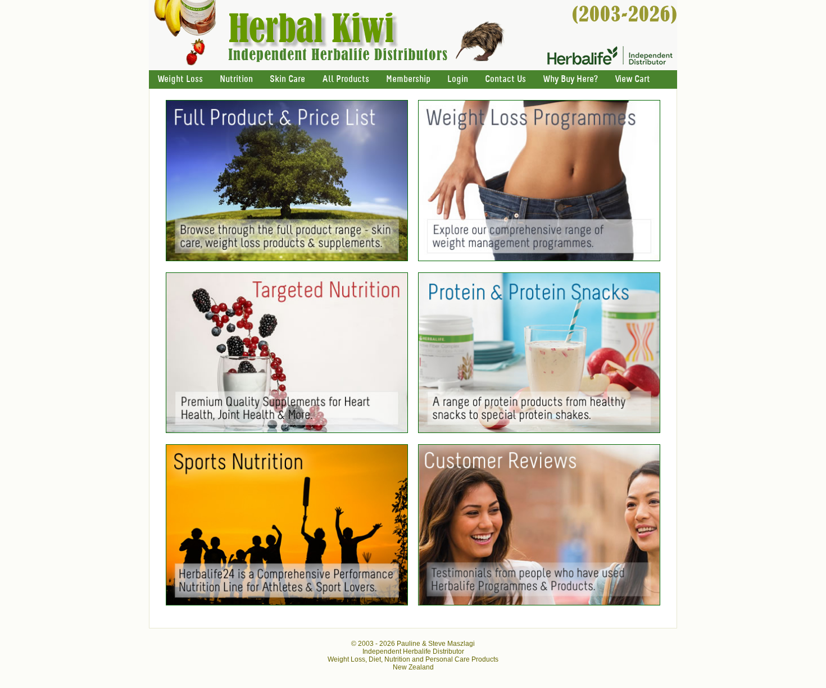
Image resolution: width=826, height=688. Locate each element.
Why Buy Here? (570, 79)
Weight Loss (180, 79)
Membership (408, 79)
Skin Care (287, 79)
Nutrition (236, 79)
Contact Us (505, 79)
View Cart (632, 79)
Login (457, 79)
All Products (345, 79)
